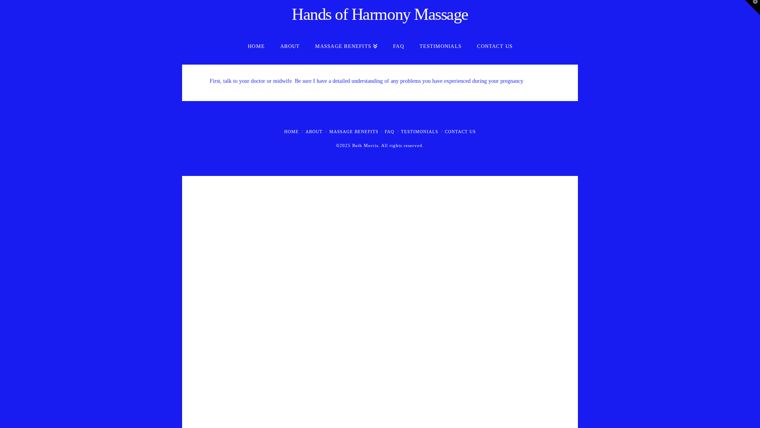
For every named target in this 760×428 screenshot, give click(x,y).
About (314, 131)
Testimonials (419, 131)
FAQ (389, 131)
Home (291, 131)
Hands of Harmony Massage (380, 14)
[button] (752, 7)
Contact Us (460, 131)
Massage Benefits (353, 131)
